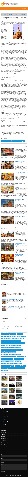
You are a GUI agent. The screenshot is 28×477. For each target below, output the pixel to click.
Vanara (3, 352)
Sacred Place (4, 326)
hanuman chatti (18, 345)
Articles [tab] (3, 321)
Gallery (14, 325)
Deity (18, 326)
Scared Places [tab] (5, 318)
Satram (11, 358)
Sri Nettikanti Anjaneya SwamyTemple (9, 334)
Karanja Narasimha (5, 349)
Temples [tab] (3, 316)
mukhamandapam (11, 356)
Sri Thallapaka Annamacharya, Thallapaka (15, 297)
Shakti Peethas (20, 334)
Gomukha (24, 356)
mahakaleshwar (4, 361)
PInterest (5, 427)
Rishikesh (10, 347)
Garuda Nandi (4, 363)
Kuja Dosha (12, 345)
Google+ (5, 416)
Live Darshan (22, 14)
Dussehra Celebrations (6, 365)
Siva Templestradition (9, 340)
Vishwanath (6, 141)
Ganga (13, 141)
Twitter (4, 413)
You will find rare (19, 363)
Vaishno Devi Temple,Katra (20, 148)
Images (15, 14)
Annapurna (22, 141)
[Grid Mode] (25, 147)
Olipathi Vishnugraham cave (7, 368)
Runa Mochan (4, 347)
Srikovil (3, 340)
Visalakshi (17, 141)
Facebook (5, 411)
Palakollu (11, 349)
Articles (2, 325)
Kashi (2, 141)
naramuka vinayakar (5, 358)
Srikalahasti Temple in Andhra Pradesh (18, 336)
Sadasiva (21, 349)
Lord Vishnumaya (17, 358)
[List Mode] (26, 147)
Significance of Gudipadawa (20, 365)
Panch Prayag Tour (5, 345)
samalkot (23, 343)
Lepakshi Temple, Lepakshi (20, 216)
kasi (10, 141)
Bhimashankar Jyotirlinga (12, 338)
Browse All (3, 328)
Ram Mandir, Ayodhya (19, 229)
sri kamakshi (4, 338)
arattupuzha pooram (16, 354)
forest (14, 363)
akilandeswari (17, 343)
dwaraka (6, 352)
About (5, 14)
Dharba (3, 336)
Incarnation (16, 349)
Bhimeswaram (18, 356)
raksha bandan (11, 361)
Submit (3, 471)
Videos (10, 14)
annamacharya (20, 338)
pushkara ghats (17, 340)
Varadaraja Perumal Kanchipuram (8, 343)
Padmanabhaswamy (16, 347)
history (22, 358)
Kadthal (12, 365)
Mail (4, 424)
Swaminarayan (4, 356)
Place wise (12, 326)
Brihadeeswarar (4, 370)
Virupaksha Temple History (7, 354)
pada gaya (10, 363)
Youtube (5, 419)
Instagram (5, 421)
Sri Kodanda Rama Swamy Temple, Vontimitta (16, 304)
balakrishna (7, 336)
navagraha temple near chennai (19, 368)
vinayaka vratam (12, 352)
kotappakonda (17, 361)
